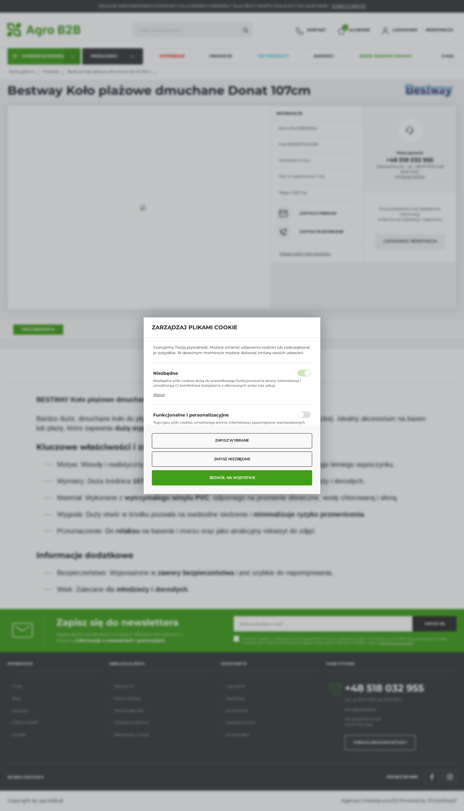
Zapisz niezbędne (232, 459)
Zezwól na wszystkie (232, 477)
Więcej (159, 394)
